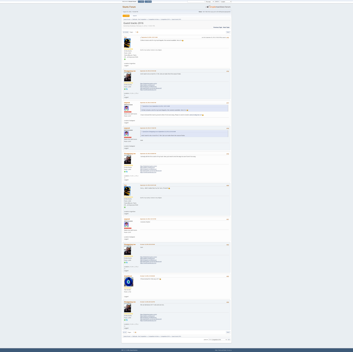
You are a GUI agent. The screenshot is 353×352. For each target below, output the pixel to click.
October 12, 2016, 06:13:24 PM (147, 302)
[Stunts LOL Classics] (125, 91)
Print (228, 32)
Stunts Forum (129, 7)
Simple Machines (134, 350)
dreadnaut (128, 276)
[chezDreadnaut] (125, 294)
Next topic (226, 27)
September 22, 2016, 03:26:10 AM (148, 185)
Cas (125, 37)
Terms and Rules (222, 350)
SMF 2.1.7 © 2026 (125, 350)
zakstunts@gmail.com (196, 115)
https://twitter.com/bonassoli (147, 85)
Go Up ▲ (229, 350)
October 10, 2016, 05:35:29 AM (147, 244)
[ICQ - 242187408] (125, 59)
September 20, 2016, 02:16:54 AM (148, 71)
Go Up (124, 332)
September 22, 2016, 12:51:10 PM (148, 219)
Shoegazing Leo (130, 71)
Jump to (206, 339)
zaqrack (127, 103)
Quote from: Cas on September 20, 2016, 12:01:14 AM (156, 106)
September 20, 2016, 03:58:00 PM (148, 153)
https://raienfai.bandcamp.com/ (148, 90)
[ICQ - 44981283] (125, 89)
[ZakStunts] (125, 118)
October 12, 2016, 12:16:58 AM (147, 276)
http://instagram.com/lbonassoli (148, 86)
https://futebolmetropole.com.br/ (148, 83)
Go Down (125, 32)
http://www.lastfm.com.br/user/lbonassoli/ (151, 88)
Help (216, 350)
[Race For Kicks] (125, 61)
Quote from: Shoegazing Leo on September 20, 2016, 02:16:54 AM (159, 131)
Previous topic (217, 27)
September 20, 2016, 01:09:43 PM (148, 102)
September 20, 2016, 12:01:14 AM (149, 37)
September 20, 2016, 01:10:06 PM (148, 128)
